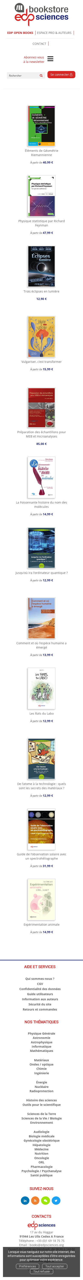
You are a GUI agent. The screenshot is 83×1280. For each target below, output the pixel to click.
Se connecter (60, 74)
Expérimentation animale (42, 924)
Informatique (41, 1046)
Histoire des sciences (41, 1100)
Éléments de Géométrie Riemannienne (41, 153)
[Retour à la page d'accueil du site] (41, 14)
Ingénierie (41, 1073)
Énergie (41, 1082)
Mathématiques (41, 1051)
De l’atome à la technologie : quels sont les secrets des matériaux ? (41, 786)
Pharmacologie (42, 1167)
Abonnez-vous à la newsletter (33, 59)
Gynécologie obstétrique (42, 1140)
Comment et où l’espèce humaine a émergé (41, 645)
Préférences (27, 1266)
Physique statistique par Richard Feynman (41, 223)
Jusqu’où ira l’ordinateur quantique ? (42, 573)
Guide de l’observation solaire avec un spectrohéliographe (41, 856)
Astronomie (41, 1038)
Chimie (41, 1069)
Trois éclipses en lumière (41, 291)
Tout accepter (54, 1266)
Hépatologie (41, 1145)
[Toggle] (50, 59)
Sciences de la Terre (41, 1113)
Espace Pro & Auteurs (54, 33)
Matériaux (41, 1060)
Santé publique (41, 1175)
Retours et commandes (40, 1009)
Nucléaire (42, 1087)
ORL (41, 1162)
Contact (39, 44)
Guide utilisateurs (40, 994)
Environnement (41, 1123)
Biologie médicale (41, 1136)
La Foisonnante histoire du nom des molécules (41, 504)
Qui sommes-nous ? (39, 979)
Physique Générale (41, 1033)
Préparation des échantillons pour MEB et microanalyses (41, 434)
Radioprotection (41, 1091)
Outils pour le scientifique (42, 1105)
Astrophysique (41, 1042)
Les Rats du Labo (42, 713)
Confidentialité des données (40, 989)
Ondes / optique (41, 1064)
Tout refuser (41, 1271)
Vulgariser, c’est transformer (41, 362)
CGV (40, 984)
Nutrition (41, 1153)
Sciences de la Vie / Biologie (41, 1118)
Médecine (41, 1149)
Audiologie (41, 1131)
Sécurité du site (40, 1004)
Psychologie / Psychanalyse (41, 1171)
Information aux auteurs (40, 999)
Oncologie (41, 1158)
